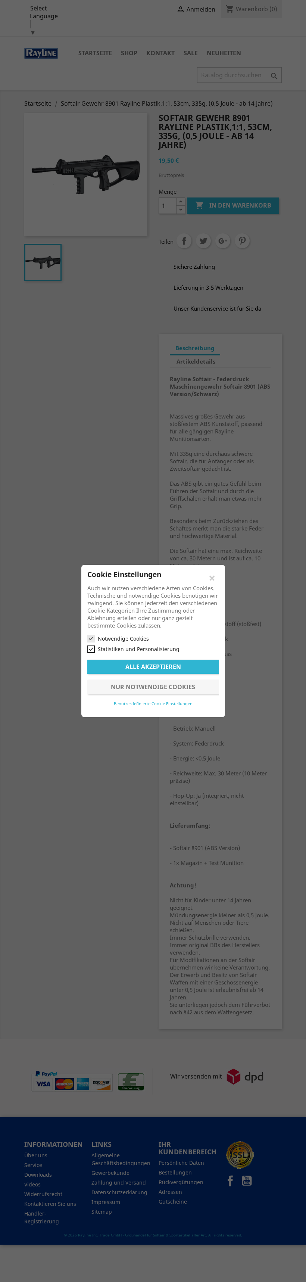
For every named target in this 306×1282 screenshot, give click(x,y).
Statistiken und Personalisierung (138, 649)
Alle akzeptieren (153, 667)
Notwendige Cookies (123, 638)
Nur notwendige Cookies (153, 687)
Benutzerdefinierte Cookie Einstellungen (153, 703)
